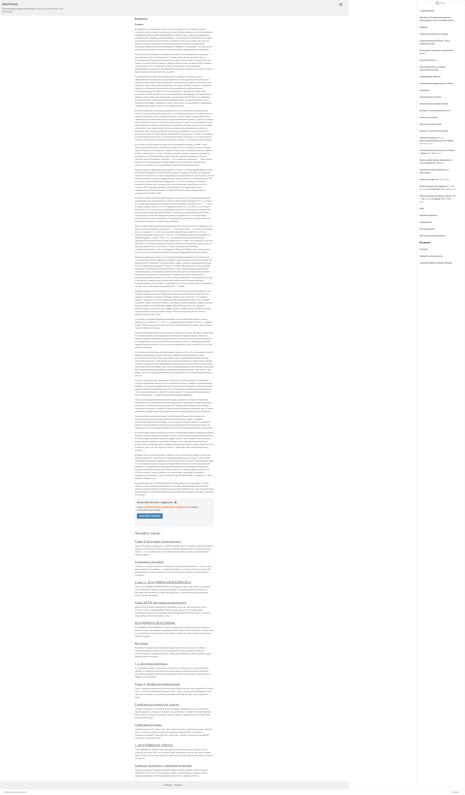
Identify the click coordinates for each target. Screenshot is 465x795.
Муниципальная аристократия (432, 235)
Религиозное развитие (429, 117)
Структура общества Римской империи (436, 262)
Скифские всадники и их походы (157, 704)
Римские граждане (427, 228)
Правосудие (424, 90)
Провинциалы (425, 222)
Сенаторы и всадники (149, 562)
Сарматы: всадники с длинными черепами (163, 765)
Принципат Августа (428, 60)
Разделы (178, 785)
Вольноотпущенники (428, 215)
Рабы (422, 208)
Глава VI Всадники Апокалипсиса (158, 541)
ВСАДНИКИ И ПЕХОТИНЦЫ (155, 623)
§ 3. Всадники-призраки (151, 663)
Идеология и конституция (430, 124)
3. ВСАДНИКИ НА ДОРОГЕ (154, 745)
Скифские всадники (148, 724)
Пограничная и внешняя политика (434, 103)
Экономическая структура (430, 97)
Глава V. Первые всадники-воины (157, 684)
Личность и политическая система (434, 130)
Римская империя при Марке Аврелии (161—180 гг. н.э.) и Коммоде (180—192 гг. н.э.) (437, 198)
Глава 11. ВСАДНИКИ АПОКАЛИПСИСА (163, 582)
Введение (424, 27)
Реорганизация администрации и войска (436, 83)
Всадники (141, 643)
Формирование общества (430, 76)
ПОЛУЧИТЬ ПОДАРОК (149, 516)
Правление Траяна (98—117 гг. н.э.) (434, 179)
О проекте (168, 785)
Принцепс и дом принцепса (431, 256)
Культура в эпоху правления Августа (435, 110)
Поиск (440, 3)
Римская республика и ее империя (434, 33)
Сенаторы (424, 249)
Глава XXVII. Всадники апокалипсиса (160, 602)
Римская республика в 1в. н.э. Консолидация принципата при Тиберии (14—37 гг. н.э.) (436, 140)
